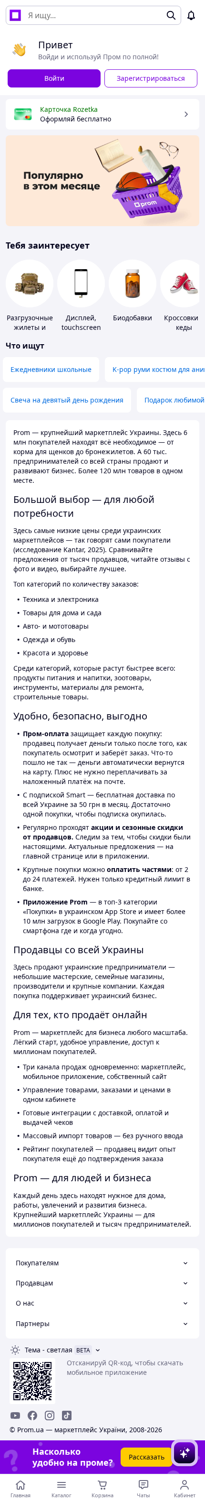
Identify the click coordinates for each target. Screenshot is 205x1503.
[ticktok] (66, 1415)
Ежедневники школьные (51, 369)
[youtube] (15, 1415)
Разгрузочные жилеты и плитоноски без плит (30, 332)
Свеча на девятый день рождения (66, 399)
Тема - (48, 1349)
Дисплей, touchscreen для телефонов (81, 332)
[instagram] (49, 1415)
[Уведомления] (191, 15)
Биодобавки (132, 317)
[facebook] (32, 1415)
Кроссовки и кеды (184, 322)
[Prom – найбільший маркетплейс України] (15, 15)
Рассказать (146, 1456)
